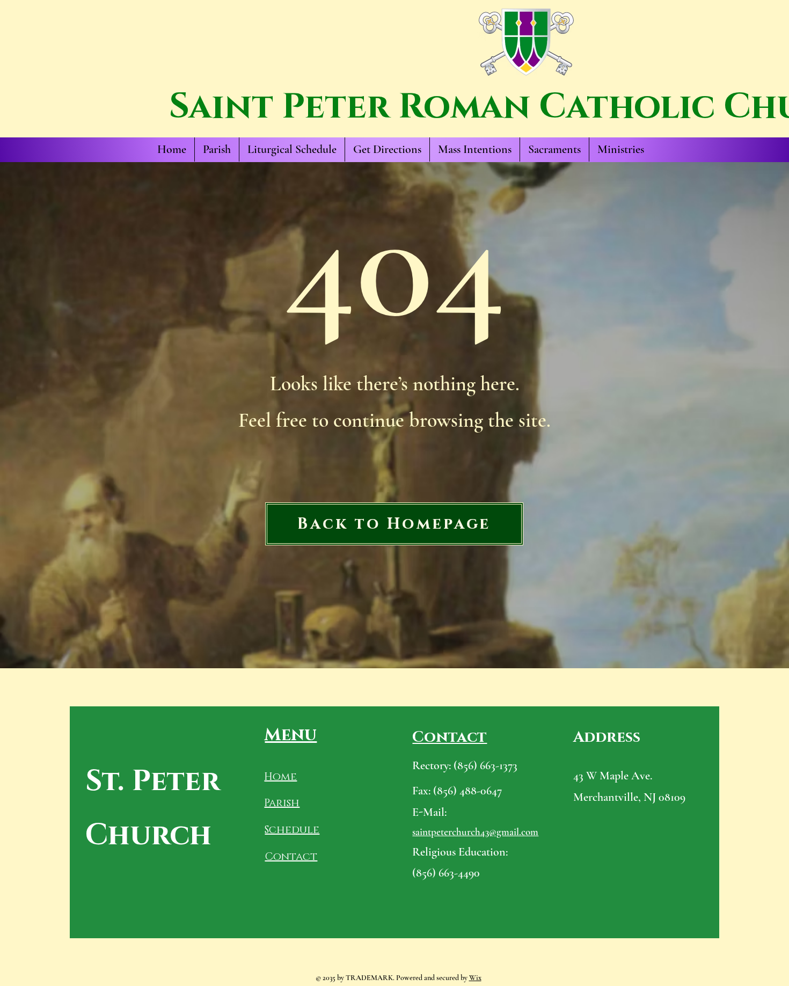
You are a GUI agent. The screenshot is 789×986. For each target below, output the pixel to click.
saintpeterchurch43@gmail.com (475, 832)
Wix (475, 977)
